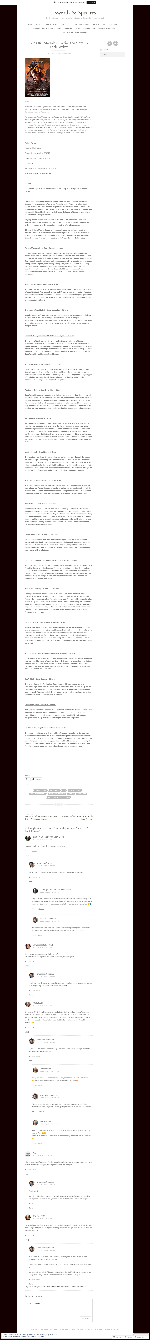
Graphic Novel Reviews (43, 29)
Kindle (71, 794)
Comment (85, 1318)
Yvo (34, 1153)
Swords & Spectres (75, 12)
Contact (65, 24)
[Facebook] (109, 43)
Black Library (75, 790)
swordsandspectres (64, 53)
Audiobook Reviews (81, 24)
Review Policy (51, 24)
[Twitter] (115, 43)
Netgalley (81, 794)
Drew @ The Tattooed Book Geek (48, 837)
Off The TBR (39, 1216)
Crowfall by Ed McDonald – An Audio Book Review (75, 816)
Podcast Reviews (64, 29)
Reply (27, 855)
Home (30, 24)
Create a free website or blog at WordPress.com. (53, 1329)
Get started (91, 2)
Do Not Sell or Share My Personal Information (98, 1329)
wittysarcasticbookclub (43, 945)
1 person (34, 851)
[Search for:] (112, 54)
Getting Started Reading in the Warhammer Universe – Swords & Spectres (59, 1286)
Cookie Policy (40, 1336)
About (38, 24)
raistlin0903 (38, 1003)
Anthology (55, 790)
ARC (64, 790)
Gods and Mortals (57, 794)
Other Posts (115, 24)
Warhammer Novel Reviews (75, 33)
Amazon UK (37, 173)
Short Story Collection (59, 797)
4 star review (41, 790)
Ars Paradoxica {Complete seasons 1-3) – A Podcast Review (41, 816)
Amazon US (46, 173)
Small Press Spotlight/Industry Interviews (95, 29)
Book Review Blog (38, 794)
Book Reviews (99, 24)
